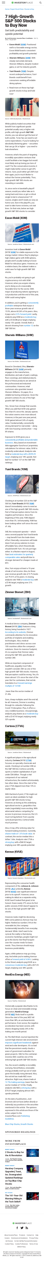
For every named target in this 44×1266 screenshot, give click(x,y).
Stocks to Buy (29, 9)
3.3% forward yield (23, 314)
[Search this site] (40, 2)
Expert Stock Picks (17, 9)
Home (7, 9)
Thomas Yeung (16, 1159)
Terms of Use (33, 1244)
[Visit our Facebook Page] (17, 1227)
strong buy (9, 842)
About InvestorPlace (11, 1235)
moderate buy (30, 317)
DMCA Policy (21, 1247)
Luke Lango (15, 1205)
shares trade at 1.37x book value (18, 834)
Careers (7, 1238)
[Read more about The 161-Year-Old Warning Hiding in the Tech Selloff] (32, 1196)
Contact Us (30, 1235)
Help (36, 1235)
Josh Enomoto (11, 38)
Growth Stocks (27, 1124)
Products (22, 1235)
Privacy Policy (33, 1238)
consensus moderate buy (16, 965)
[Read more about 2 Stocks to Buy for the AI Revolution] (32, 1153)
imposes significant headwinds (18, 1043)
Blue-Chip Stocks (12, 1124)
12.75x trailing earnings (15, 1082)
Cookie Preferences (21, 1244)
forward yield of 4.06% (21, 959)
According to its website (15, 632)
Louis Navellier (16, 1187)
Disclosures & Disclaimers (19, 1238)
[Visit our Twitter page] (22, 1227)
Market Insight (10, 1149)
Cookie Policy (9, 1244)
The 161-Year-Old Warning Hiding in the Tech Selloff (13, 1198)
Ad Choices (9, 1241)
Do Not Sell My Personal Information (25, 1241)
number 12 (28, 325)
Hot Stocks (8, 1192)
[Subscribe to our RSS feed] (26, 1227)
